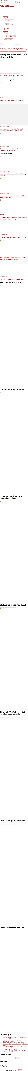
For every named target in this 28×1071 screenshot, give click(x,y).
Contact (4, 40)
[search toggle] (0, 43)
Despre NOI (5, 16)
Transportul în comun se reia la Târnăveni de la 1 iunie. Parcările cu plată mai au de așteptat (12, 129)
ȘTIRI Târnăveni (6, 27)
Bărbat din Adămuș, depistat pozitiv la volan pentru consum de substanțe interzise (13, 149)
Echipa (6, 17)
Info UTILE (5, 31)
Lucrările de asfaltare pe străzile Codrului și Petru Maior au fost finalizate (13, 196)
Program (7, 20)
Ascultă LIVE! (6, 25)
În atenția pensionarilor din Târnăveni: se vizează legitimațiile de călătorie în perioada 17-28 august (15, 1044)
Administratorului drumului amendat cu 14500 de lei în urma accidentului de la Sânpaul (13, 258)
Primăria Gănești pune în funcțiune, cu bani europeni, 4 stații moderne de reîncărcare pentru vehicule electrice (15, 1048)
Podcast (7, 23)
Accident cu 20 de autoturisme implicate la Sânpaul (13, 237)
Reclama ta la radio (7, 29)
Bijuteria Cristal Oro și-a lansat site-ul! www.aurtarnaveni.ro (13, 1040)
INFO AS (2, 215)
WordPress (16, 1070)
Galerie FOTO (6, 33)
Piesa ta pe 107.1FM (9, 24)
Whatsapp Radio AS (7, 39)
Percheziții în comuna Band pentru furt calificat (12, 279)
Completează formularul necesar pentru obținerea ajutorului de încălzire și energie (13, 218)
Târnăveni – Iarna (9, 38)
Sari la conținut (4, 0)
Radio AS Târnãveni (7, 6)
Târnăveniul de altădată (10, 35)
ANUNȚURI (5, 32)
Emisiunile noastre (9, 18)
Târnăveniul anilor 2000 (10, 36)
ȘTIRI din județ (6, 28)
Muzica (6, 21)
